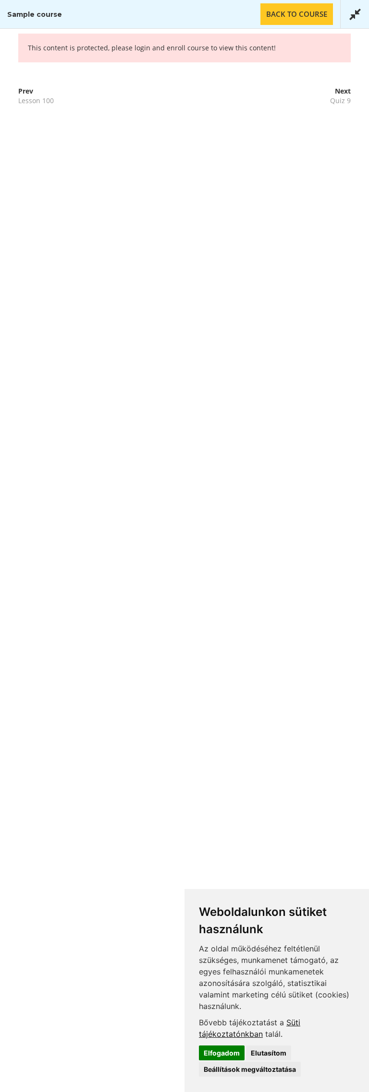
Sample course (34, 14)
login (142, 47)
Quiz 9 (340, 100)
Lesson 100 (36, 100)
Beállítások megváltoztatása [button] (250, 1069)
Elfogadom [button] (222, 1053)
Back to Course (296, 14)
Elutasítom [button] (268, 1053)
